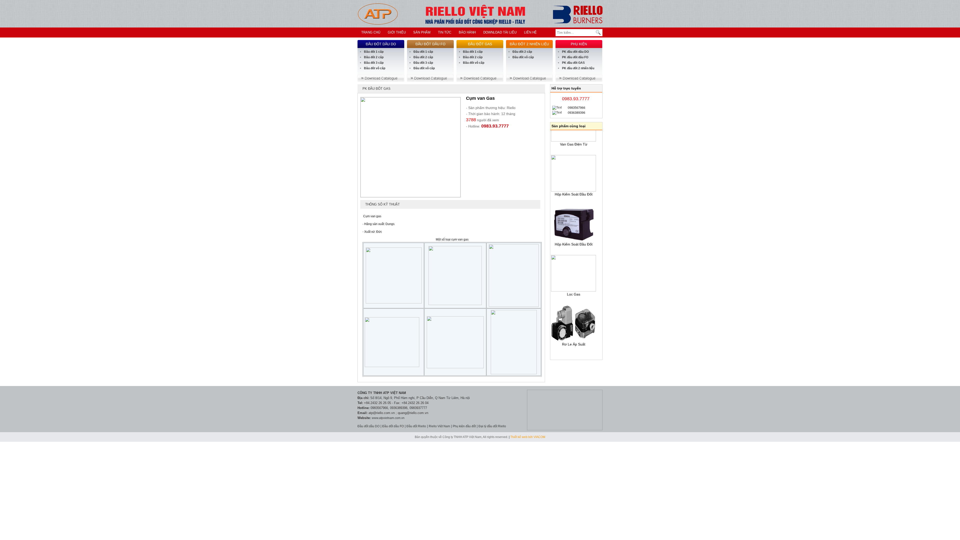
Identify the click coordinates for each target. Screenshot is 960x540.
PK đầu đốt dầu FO (575, 57)
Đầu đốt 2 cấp (374, 57)
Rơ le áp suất (573, 338)
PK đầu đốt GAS (573, 62)
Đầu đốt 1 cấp (374, 52)
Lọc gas (573, 288)
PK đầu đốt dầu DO (575, 52)
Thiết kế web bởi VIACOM (527, 437)
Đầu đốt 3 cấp (374, 62)
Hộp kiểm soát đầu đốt (573, 188)
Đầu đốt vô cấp (374, 68)
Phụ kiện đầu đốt (464, 426)
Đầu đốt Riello (416, 426)
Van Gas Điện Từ (573, 138)
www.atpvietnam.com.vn (388, 418)
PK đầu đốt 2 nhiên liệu (578, 68)
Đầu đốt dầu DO (369, 426)
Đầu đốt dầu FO (393, 426)
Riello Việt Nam (439, 426)
